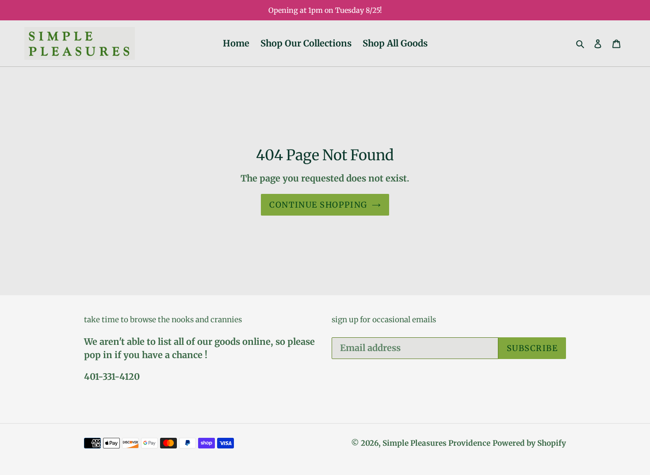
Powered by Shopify (529, 443)
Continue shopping (318, 205)
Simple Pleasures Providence (436, 443)
